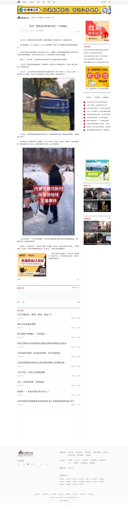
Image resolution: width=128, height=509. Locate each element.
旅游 (54, 2)
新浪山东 (75, 484)
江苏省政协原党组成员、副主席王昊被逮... (99, 114)
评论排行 (97, 97)
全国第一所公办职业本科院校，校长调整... (99, 127)
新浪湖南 (68, 481)
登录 (18, 302)
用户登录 (103, 2)
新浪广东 (88, 479)
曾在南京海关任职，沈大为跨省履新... (98, 117)
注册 (109, 2)
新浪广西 (81, 484)
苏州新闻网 (93, 460)
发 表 (78, 302)
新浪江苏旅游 (97, 452)
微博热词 (105, 97)
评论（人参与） (40, 30)
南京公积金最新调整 (26, 324)
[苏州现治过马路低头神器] (90, 221)
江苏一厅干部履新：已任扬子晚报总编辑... (99, 111)
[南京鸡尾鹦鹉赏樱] (90, 188)
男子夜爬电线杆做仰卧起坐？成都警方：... (99, 130)
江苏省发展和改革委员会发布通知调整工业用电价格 (41, 362)
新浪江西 (62, 484)
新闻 (38, 2)
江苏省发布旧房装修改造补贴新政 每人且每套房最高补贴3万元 (45, 401)
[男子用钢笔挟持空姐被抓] (90, 233)
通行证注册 (83, 494)
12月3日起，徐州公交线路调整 (31, 372)
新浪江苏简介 (45, 494)
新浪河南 (68, 479)
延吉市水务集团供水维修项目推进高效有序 (96, 50)
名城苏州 (76, 463)
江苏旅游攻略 (92, 88)
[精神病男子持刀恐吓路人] (104, 221)
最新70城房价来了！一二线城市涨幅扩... (98, 120)
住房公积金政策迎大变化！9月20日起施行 (96, 56)
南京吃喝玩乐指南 (104, 88)
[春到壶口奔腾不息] (104, 188)
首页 (19, 464)
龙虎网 (70, 460)
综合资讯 (47, 17)
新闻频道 (41, 17)
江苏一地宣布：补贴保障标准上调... (97, 105)
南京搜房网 (84, 463)
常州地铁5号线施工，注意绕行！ (32, 334)
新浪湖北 (62, 481)
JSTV (69, 463)
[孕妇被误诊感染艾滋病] (104, 233)
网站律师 (75, 494)
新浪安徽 (88, 481)
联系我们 (61, 494)
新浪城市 (62, 479)
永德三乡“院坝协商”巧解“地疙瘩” (93, 59)
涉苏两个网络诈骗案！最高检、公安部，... (99, 123)
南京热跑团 (80, 455)
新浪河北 (75, 481)
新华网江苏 (102, 460)
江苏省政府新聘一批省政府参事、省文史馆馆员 (38, 353)
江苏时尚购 (71, 455)
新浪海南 (68, 484)
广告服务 (54, 494)
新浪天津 (81, 479)
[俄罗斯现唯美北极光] (90, 200)
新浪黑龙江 (102, 481)
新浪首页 (24, 2)
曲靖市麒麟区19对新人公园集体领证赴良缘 (96, 62)
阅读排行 (89, 97)
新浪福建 (101, 479)
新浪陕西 (81, 481)
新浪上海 (75, 479)
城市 (43, 2)
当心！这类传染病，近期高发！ (31, 382)
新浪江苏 (32, 2)
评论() (73, 318)
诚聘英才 (68, 494)
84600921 (70, 468)
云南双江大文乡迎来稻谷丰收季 (93, 53)
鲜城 (49, 2)
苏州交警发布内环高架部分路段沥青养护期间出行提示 (42, 343)
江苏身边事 (79, 452)
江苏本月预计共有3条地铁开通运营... (97, 102)
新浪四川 (94, 479)
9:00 (42, 464)
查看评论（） (76, 287)
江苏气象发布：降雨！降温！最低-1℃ (34, 314)
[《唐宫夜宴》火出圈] (104, 200)
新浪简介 (37, 494)
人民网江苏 (85, 460)
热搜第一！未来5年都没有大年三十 (33, 391)
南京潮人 (106, 452)
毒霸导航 (92, 463)
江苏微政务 (87, 452)
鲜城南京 (88, 455)
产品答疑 (90, 494)
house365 (76, 460)
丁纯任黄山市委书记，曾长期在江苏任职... (99, 108)
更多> (109, 185)
